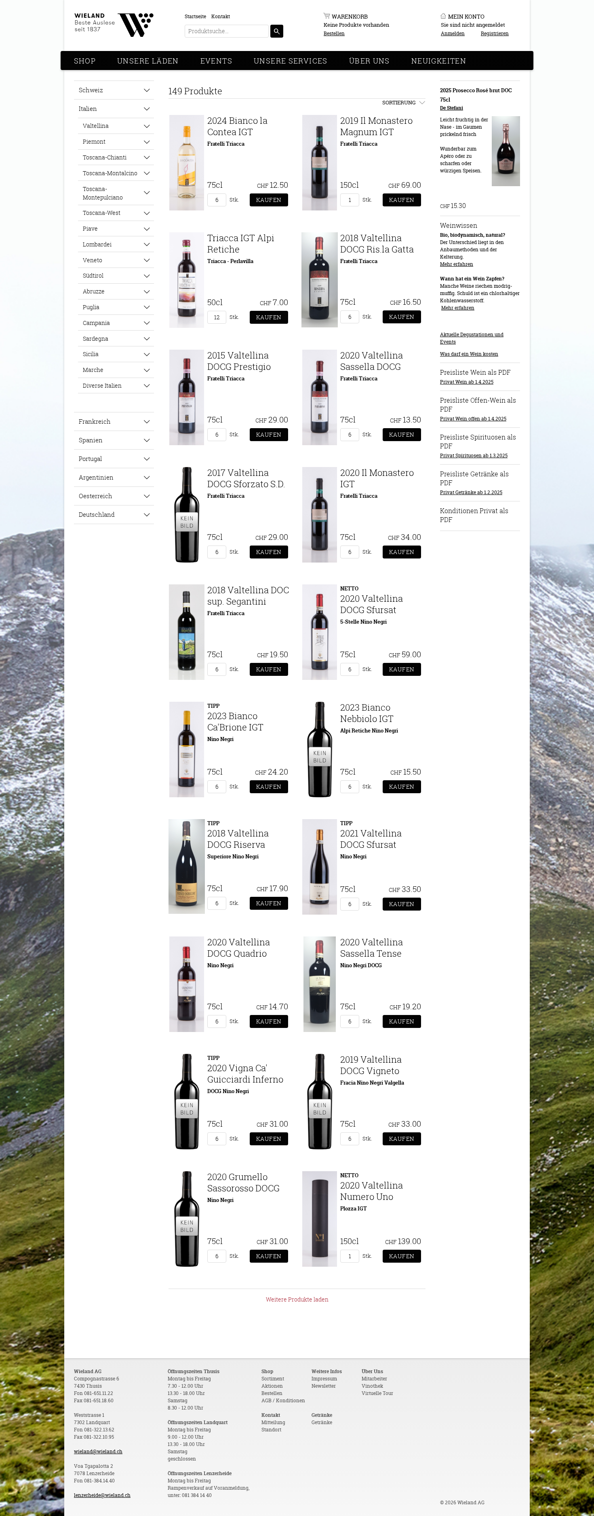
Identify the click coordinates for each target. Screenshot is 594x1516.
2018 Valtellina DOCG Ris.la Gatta (377, 243)
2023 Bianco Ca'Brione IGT (235, 721)
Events (216, 61)
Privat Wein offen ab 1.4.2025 (473, 418)
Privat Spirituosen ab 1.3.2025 (474, 455)
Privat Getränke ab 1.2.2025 (471, 492)
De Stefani (451, 107)
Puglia (91, 307)
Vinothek (372, 1385)
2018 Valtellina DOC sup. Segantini (248, 595)
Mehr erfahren (456, 264)
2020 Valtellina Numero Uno (371, 1190)
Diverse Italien (102, 385)
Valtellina (96, 126)
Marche (93, 370)
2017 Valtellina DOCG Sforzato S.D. (246, 478)
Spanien (91, 440)
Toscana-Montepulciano (103, 193)
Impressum (324, 1378)
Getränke (322, 1422)
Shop (85, 61)
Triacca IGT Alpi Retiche (240, 243)
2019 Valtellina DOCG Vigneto (371, 1064)
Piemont (94, 141)
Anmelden (453, 33)
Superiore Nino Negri (233, 856)
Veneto (92, 260)
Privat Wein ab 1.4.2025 (466, 381)
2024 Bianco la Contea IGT (237, 126)
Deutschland (97, 514)
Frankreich (95, 421)
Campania (96, 323)
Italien (88, 108)
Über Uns (369, 61)
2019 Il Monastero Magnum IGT (376, 126)
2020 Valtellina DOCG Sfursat (371, 604)
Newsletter (324, 1385)
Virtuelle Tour (377, 1393)
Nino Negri (220, 739)
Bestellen (334, 33)
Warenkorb (350, 16)
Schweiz (91, 90)
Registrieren (495, 33)
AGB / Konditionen (283, 1400)
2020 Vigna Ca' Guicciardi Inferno (245, 1073)
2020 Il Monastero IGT (377, 478)
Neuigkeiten (438, 61)
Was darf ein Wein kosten (469, 353)
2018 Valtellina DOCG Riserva (238, 838)
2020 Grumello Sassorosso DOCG (243, 1182)
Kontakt (220, 16)
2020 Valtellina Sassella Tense (371, 947)
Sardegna (95, 338)
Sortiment (272, 1378)
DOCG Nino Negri (228, 1091)
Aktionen (272, 1385)
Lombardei (97, 244)
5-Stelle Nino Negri (363, 621)
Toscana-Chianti (104, 157)
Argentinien (96, 477)
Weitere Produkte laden (297, 1299)
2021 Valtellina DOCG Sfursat (371, 838)
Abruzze (94, 291)
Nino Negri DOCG (361, 965)
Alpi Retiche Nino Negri (369, 730)
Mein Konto (466, 16)
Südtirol (93, 275)
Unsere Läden (148, 61)
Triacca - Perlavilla (230, 261)
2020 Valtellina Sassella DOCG (371, 360)
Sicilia (91, 354)
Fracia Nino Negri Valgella (372, 1082)
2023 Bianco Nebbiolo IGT (367, 712)
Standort (271, 1429)
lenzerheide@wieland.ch (102, 1495)
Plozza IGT (353, 1208)
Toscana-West (101, 213)
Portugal (90, 458)
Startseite (195, 16)
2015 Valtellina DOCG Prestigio (239, 360)
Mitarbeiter (374, 1378)
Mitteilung (273, 1422)
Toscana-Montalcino (110, 173)
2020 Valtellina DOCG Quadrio (238, 947)
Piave (90, 228)
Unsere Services (291, 61)
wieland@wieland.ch (98, 1451)
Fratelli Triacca (225, 143)
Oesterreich (95, 496)
